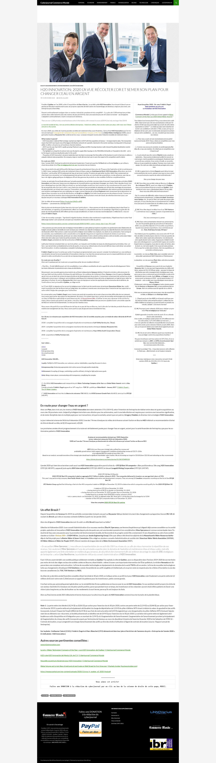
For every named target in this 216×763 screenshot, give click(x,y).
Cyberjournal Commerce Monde (54, 2)
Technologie (143, 2)
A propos (114, 713)
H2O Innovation (69, 695)
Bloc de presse (115, 718)
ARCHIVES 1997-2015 (58, 742)
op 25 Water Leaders (49, 389)
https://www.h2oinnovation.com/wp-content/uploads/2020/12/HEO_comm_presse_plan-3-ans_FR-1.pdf (78, 224)
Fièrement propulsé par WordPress (80, 760)
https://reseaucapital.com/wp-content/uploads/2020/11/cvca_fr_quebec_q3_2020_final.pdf (75, 671)
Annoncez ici (115, 715)
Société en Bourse (76, 86)
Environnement (102, 2)
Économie (90, 2)
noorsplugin (65, 760)
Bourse (134, 2)
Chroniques (155, 2)
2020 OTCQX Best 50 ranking (114, 502)
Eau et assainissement (48, 86)
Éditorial (81, 2)
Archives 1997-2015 (117, 723)
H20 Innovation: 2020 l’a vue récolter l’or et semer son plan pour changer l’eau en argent (104, 91)
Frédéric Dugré (56, 695)
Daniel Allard (63, 98)
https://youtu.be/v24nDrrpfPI (71, 201)
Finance (112, 2)
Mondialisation (123, 2)
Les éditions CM (167, 2)
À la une (45, 695)
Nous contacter (115, 721)
